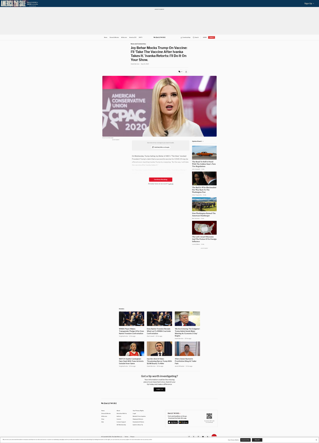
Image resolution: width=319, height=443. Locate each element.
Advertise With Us (122, 413)
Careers (119, 419)
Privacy (132, 436)
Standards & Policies (138, 422)
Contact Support (121, 422)
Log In (170, 184)
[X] (193, 436)
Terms (126, 436)
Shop (102, 419)
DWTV (140, 37)
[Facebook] (189, 436)
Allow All (257, 440)
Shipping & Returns (138, 419)
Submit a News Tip (138, 424)
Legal (134, 413)
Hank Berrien (135, 64)
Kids (102, 422)
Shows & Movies (114, 37)
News (105, 37)
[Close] (316, 440)
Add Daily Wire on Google (161, 147)
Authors (119, 416)
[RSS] (207, 436)
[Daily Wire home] (159, 37)
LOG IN (204, 37)
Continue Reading (160, 179)
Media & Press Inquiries (139, 416)
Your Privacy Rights (138, 410)
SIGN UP (211, 37)
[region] (159, 440)
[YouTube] (203, 436)
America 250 (132, 37)
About (118, 410)
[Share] (186, 72)
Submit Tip (159, 389)
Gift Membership (121, 424)
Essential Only (245, 440)
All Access (124, 37)
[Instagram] (198, 436)
